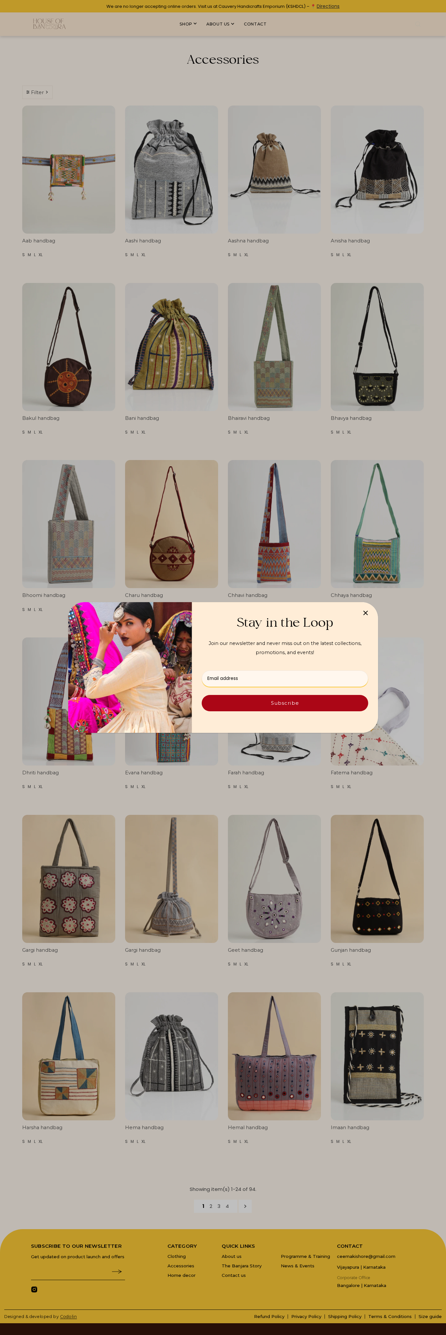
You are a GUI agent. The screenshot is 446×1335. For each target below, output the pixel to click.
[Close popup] (365, 612)
